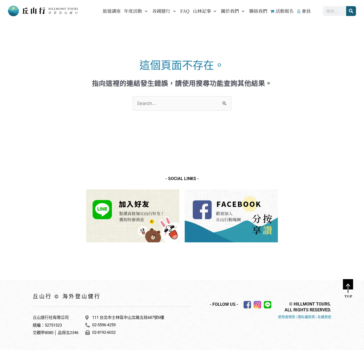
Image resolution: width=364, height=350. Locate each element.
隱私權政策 (306, 317)
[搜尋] (351, 11)
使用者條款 (286, 317)
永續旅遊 (324, 317)
